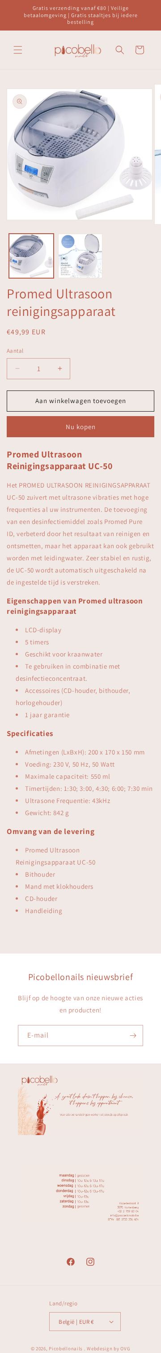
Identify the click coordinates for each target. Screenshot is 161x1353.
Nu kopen (81, 426)
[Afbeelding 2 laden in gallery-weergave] (80, 256)
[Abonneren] (133, 1035)
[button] (18, 50)
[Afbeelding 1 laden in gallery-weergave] (31, 256)
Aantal (15, 351)
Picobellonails (66, 1348)
